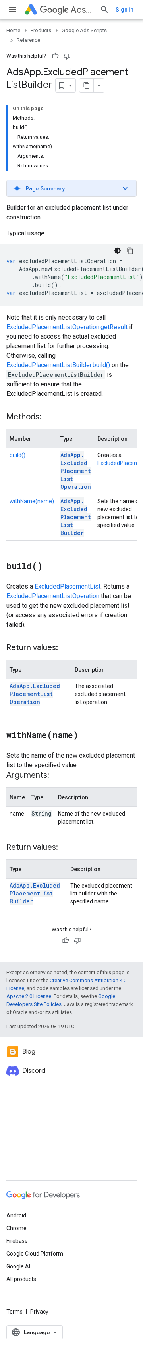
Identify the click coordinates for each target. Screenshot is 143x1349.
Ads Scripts (82, 9)
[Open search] (104, 9)
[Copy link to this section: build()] (50, 567)
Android (16, 1215)
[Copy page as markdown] (86, 85)
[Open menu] (13, 9)
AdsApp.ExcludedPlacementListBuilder (75, 517)
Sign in (124, 9)
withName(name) (32, 501)
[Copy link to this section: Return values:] (66, 648)
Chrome (16, 1228)
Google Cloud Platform (34, 1253)
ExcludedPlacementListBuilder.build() (58, 365)
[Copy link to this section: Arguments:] (57, 776)
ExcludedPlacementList (67, 586)
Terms (14, 1311)
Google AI (18, 1266)
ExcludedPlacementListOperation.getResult (67, 327)
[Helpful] (55, 56)
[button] (71, 188)
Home (13, 30)
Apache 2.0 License (28, 996)
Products (41, 30)
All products (21, 1279)
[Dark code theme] (117, 250)
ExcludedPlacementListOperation (52, 596)
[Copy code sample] (130, 250)
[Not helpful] (67, 56)
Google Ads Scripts (84, 30)
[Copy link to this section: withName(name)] (86, 735)
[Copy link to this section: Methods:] (49, 417)
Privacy (39, 1311)
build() (17, 455)
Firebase (17, 1241)
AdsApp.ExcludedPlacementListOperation (75, 470)
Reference (28, 40)
